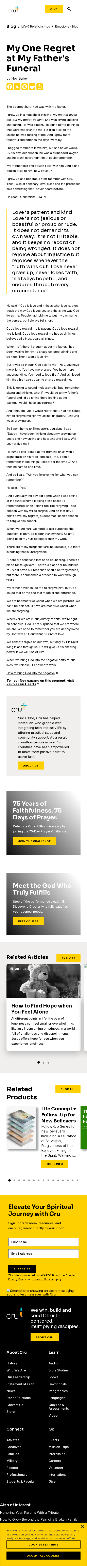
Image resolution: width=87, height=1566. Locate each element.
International (58, 1475)
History (11, 1363)
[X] (17, 86)
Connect (14, 1429)
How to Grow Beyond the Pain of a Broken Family (38, 1519)
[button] (38, 1062)
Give (53, 9)
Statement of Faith (20, 1384)
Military (12, 1461)
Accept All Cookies (43, 1555)
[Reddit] (32, 86)
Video (53, 1415)
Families (12, 1454)
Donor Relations (18, 1398)
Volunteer (56, 1468)
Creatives (13, 1447)
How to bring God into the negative (30, 673)
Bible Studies (59, 1370)
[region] (43, 1544)
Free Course (28, 921)
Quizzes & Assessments (59, 1406)
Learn (54, 1352)
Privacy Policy (17, 1279)
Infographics (58, 1391)
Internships (57, 1454)
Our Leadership (18, 1377)
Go (51, 1429)
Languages (57, 1398)
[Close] (82, 1526)
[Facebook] (9, 86)
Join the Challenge (34, 841)
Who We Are (16, 1370)
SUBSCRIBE (22, 1269)
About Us (31, 765)
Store (10, 1412)
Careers (55, 1461)
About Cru (44, 1337)
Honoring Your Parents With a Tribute (29, 1513)
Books (53, 1377)
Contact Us (14, 1405)
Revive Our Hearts (21, 684)
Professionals (16, 1475)
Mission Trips (59, 1447)
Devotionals (58, 1384)
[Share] (39, 86)
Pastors (12, 1468)
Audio (53, 1363)
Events (54, 1440)
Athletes (12, 1440)
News (10, 1391)
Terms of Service (43, 1279)
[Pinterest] (24, 86)
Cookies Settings (43, 1544)
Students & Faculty (20, 1481)
